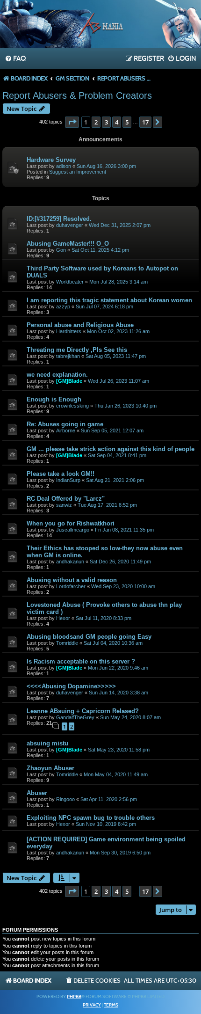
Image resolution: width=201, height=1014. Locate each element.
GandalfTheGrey (75, 717)
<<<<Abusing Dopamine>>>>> (71, 686)
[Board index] (100, 25)
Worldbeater (70, 282)
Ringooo (65, 799)
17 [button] (145, 122)
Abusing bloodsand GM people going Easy (89, 636)
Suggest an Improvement (77, 172)
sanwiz (64, 505)
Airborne (65, 430)
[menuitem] (15, 59)
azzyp (63, 306)
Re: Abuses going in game (65, 424)
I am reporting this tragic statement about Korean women (109, 300)
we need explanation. (57, 374)
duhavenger (69, 225)
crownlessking (72, 406)
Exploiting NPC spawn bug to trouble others (91, 817)
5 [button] (127, 122)
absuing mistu (47, 743)
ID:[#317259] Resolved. (59, 218)
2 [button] (96, 122)
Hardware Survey (51, 159)
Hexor (63, 618)
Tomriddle (67, 643)
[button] (72, 122)
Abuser (37, 792)
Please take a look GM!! (60, 473)
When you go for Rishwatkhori (71, 523)
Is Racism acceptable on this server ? (81, 661)
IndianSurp (68, 480)
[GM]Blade (69, 381)
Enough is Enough (54, 399)
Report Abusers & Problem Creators (77, 95)
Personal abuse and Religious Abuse (80, 324)
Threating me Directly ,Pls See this (77, 349)
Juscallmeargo (72, 530)
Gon (61, 250)
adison (63, 166)
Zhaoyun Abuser (50, 768)
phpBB (74, 996)
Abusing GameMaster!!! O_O (68, 243)
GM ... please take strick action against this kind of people (110, 448)
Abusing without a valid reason (72, 580)
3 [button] (106, 122)
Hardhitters (68, 331)
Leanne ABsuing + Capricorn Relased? (83, 711)
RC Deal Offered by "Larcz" (66, 498)
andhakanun (70, 561)
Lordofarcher (71, 586)
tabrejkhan (68, 356)
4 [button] (116, 122)
